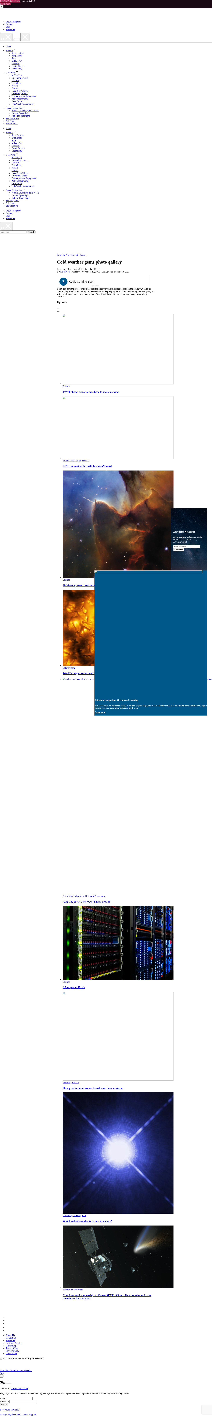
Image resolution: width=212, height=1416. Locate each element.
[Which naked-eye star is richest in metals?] (118, 1213)
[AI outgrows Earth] (118, 979)
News (8, 46)
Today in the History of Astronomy (89, 896)
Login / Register (13, 21)
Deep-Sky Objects (20, 91)
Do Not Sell (11, 1353)
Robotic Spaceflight (21, 116)
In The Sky (17, 75)
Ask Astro (10, 121)
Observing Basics (20, 93)
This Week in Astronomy (23, 104)
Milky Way (17, 61)
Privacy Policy (12, 1351)
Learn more (5, 4)
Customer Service (14, 1343)
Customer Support (27, 1414)
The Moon (16, 83)
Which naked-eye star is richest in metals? (87, 1221)
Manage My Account (9, 1414)
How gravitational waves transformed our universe (93, 1088)
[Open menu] (16, 39)
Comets (15, 88)
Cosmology (17, 68)
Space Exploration (14, 108)
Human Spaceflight (20, 113)
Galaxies (15, 63)
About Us (10, 1335)
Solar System (18, 53)
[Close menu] (25, 37)
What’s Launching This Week (25, 110)
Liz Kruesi (65, 271)
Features (66, 1082)
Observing (10, 72)
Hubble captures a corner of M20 (82, 585)
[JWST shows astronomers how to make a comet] (118, 383)
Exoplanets (17, 55)
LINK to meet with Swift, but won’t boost (87, 466)
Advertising (11, 1345)
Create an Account (19, 1388)
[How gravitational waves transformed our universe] (118, 1080)
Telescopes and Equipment (24, 96)
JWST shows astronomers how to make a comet (91, 391)
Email (2, 1398)
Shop (8, 27)
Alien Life (67, 896)
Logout (9, 24)
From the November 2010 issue (71, 255)
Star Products (12, 123)
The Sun (15, 80)
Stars (14, 58)
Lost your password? (9, 1409)
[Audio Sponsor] (125, 281)
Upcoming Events (20, 78)
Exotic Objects (18, 66)
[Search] (6, 37)
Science (9, 50)
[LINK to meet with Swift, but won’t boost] (118, 458)
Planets (15, 85)
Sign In (4, 1405)
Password (4, 1401)
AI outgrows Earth (74, 987)
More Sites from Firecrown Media (16, 1370)
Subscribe (10, 29)
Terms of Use (12, 1348)
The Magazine (12, 118)
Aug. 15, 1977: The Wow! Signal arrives (86, 901)
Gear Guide (17, 101)
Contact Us (11, 1338)
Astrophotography (20, 98)
